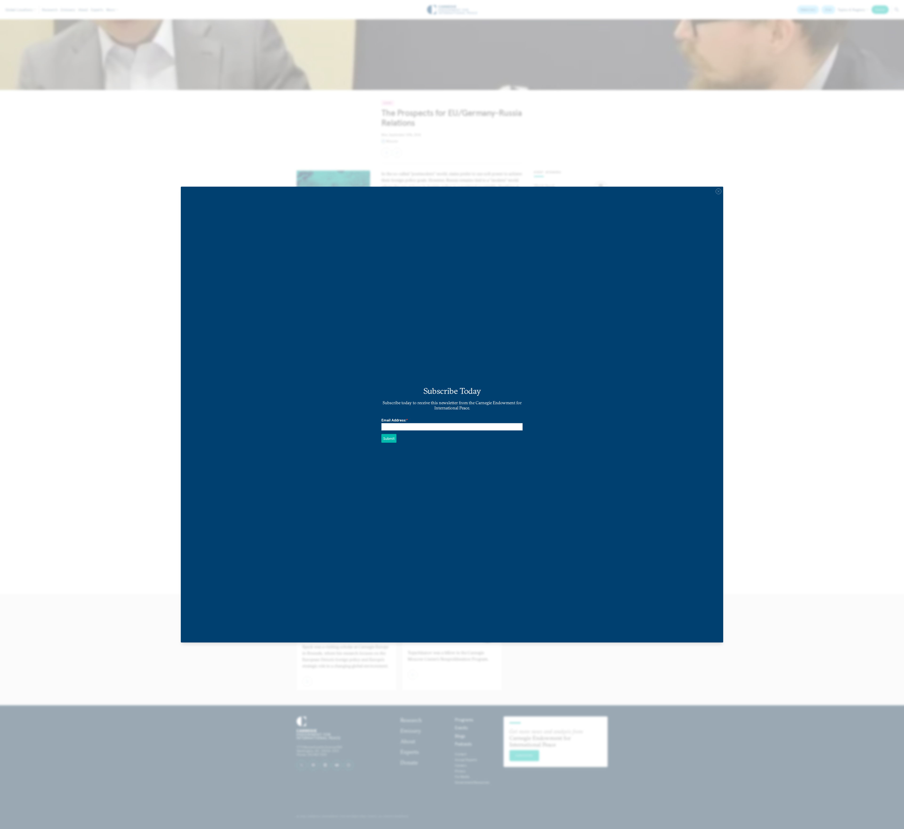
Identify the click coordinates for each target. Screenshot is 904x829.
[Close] (718, 191)
